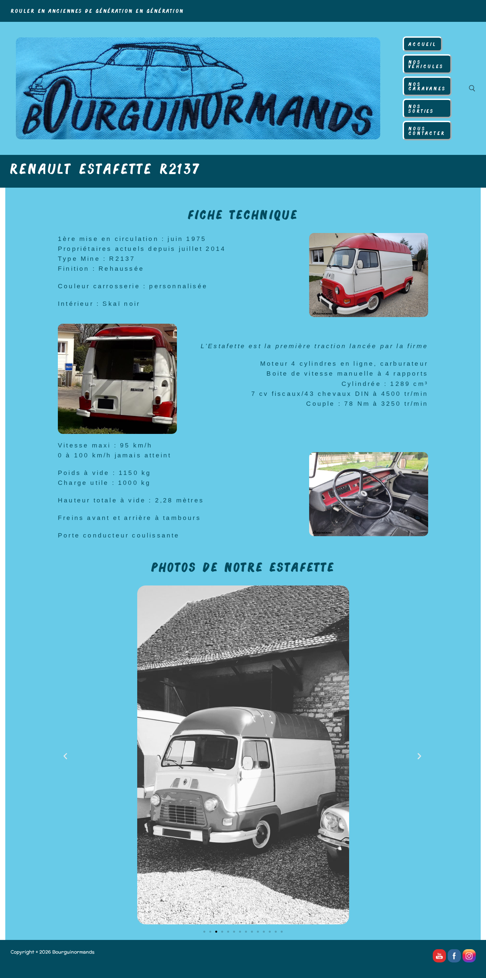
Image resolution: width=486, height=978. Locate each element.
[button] (66, 756)
